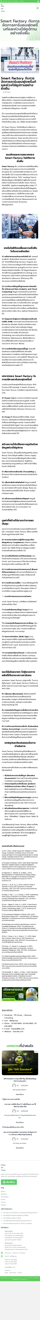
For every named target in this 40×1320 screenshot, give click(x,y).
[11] (28, 564)
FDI (18, 1085)
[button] (37, 8)
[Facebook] (38, 1)
